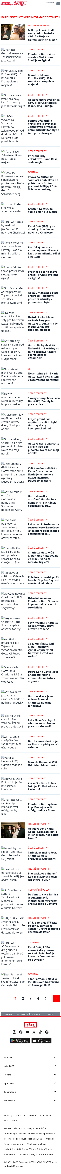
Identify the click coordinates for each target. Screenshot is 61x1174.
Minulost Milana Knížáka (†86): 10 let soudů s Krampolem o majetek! (42, 79)
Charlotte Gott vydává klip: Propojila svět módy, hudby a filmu (42, 807)
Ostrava (33, 974)
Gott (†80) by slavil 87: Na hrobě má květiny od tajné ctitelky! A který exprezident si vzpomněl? (43, 352)
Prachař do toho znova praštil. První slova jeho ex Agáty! (43, 275)
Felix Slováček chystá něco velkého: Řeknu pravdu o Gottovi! (41, 723)
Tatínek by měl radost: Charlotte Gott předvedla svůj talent (42, 855)
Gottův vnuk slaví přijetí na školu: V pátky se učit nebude (44, 744)
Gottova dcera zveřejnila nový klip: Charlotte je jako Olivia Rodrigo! (44, 103)
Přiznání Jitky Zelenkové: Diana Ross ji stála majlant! (43, 159)
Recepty (51, 1014)
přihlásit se (50, 2)
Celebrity (33, 942)
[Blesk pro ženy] (14, 5)
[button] (57, 3)
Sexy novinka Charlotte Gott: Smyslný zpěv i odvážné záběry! (43, 626)
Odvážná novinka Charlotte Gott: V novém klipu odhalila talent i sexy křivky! (44, 602)
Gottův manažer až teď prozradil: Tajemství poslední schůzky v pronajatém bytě (43, 297)
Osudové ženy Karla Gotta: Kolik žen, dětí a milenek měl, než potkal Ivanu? (43, 833)
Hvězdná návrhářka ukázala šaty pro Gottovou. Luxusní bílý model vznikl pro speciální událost (43, 323)
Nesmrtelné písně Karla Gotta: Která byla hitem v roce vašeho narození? (43, 376)
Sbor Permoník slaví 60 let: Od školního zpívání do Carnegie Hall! (43, 982)
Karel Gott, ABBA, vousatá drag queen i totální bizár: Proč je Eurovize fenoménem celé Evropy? (41, 953)
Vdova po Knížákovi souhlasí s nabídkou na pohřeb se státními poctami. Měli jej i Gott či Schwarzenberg (43, 183)
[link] (14, 1032)
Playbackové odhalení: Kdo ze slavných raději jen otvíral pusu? (42, 876)
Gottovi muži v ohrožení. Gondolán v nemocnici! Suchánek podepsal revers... (42, 500)
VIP (29, 368)
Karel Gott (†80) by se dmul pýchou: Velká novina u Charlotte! (41, 229)
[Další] (56, 998)
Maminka (8, 1014)
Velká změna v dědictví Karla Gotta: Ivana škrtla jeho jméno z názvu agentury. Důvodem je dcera (43, 474)
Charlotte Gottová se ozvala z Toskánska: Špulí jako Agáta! (41, 57)
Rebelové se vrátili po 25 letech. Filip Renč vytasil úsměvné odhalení (43, 580)
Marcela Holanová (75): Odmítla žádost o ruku (43, 763)
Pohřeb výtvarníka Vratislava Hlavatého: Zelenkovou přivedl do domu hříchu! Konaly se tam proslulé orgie (43, 127)
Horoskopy (36, 1014)
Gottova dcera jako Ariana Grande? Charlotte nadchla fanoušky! (40, 700)
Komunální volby (38, 889)
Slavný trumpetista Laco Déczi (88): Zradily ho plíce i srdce (44, 401)
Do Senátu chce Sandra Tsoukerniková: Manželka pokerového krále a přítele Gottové (43, 899)
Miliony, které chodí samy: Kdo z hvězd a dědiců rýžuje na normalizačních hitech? (43, 34)
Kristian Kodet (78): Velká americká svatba (42, 210)
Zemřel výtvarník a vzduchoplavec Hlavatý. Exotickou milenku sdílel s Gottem (44, 251)
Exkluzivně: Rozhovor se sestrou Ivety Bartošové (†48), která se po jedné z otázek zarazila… (43, 529)
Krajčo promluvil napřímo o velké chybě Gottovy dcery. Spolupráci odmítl (42, 423)
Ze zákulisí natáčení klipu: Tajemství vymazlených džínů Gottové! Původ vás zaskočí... (41, 650)
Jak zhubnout (22, 1014)
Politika (33, 172)
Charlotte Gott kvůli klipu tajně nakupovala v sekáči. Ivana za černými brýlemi (43, 557)
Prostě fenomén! (38, 25)
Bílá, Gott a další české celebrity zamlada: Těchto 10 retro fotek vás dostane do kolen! (44, 927)
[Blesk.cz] (30, 1024)
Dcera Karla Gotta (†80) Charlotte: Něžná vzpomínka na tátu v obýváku (43, 676)
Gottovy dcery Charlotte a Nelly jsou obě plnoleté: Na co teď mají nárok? (43, 448)
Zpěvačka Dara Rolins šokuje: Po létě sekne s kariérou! (42, 786)
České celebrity (37, 49)
